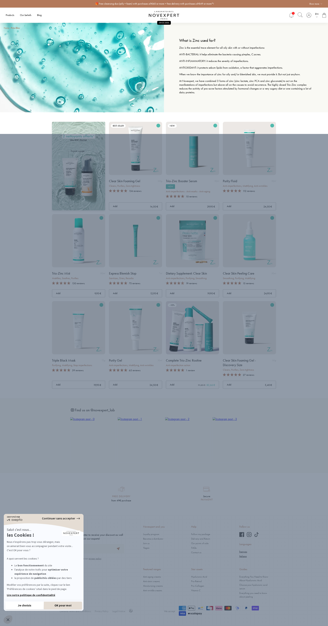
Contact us (196, 552)
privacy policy (95, 558)
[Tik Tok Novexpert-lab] (256, 536)
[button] (118, 191)
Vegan (146, 547)
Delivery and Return (200, 538)
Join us (146, 543)
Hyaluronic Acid (199, 576)
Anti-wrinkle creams (152, 590)
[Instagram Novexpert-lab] (249, 536)
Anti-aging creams (152, 576)
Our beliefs (25, 15)
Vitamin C (195, 590)
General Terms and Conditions (75, 611)
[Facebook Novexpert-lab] (241, 536)
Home (6, 28)
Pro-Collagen (197, 585)
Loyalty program (151, 534)
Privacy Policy (101, 611)
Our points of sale (199, 543)
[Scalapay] (195, 614)
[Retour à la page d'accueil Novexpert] (164, 15)
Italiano (243, 556)
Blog (39, 15)
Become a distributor (153, 538)
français (243, 551)
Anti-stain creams (151, 581)
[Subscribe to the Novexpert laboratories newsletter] (118, 549)
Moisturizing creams (153, 585)
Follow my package (200, 534)
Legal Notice (118, 611)
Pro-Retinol (196, 581)
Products (10, 15)
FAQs (194, 547)
